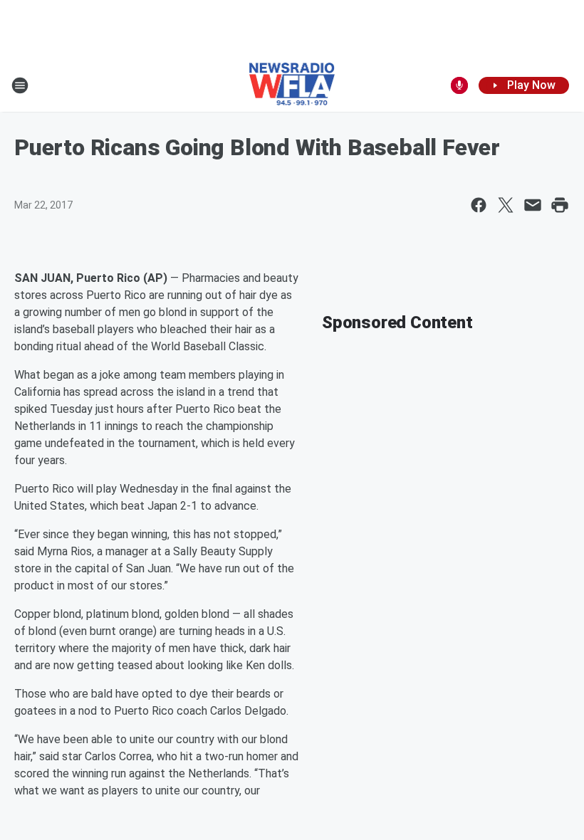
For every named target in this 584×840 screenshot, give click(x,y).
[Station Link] (292, 85)
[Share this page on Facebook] (479, 205)
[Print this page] (560, 205)
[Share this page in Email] (533, 205)
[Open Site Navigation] (19, 85)
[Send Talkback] (459, 85)
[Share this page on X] (506, 205)
